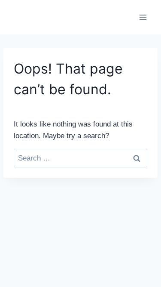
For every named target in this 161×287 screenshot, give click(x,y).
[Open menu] (143, 17)
